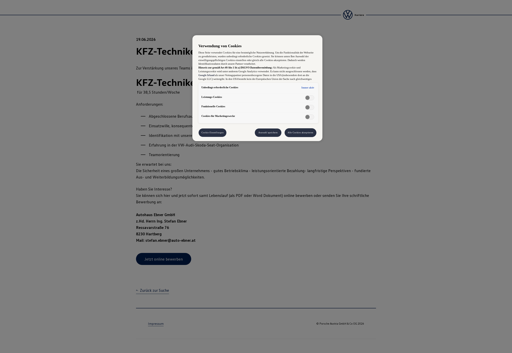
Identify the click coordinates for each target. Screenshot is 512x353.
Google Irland (206, 75)
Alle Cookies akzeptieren (300, 132)
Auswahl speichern (268, 132)
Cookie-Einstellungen (212, 132)
